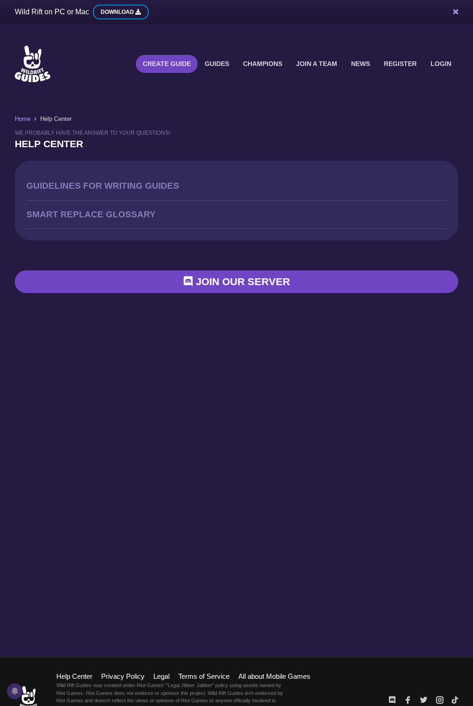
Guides (217, 63)
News (360, 63)
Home (22, 118)
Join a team (316, 63)
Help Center (74, 676)
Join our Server (241, 281)
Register (400, 63)
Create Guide (167, 63)
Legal (161, 676)
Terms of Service (204, 676)
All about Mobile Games (274, 676)
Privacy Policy (123, 676)
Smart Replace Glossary (91, 214)
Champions (262, 63)
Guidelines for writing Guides (102, 186)
